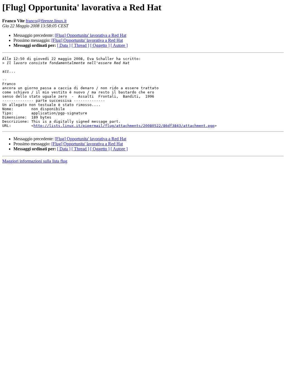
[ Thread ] (80, 45)
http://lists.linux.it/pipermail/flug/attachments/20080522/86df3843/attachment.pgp (124, 126)
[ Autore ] (119, 45)
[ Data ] (63, 45)
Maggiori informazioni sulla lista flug (34, 161)
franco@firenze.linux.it (46, 20)
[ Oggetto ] (99, 45)
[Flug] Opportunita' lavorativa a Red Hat (90, 35)
